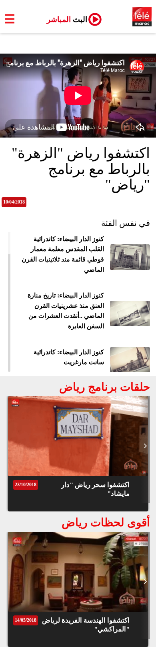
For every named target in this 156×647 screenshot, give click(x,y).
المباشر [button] (64, 19)
